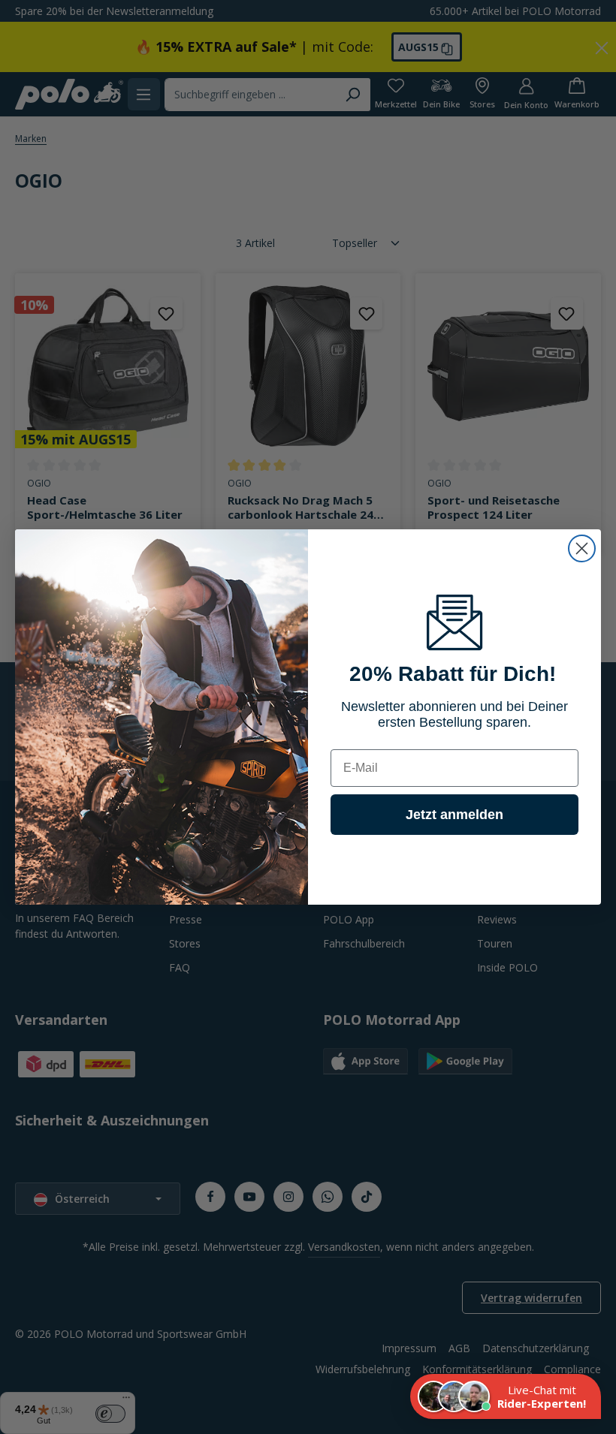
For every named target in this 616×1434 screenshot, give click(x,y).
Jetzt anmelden (454, 814)
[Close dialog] (582, 548)
